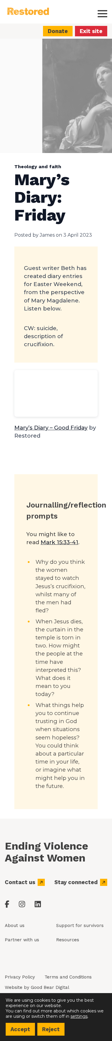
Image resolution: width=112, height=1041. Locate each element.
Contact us (20, 882)
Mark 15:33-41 (59, 542)
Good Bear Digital (50, 987)
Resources (67, 939)
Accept (20, 1029)
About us (14, 925)
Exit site (91, 31)
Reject (51, 1029)
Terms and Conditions (68, 977)
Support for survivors (80, 925)
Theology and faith (37, 166)
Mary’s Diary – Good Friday (51, 427)
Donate (58, 31)
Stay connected (76, 882)
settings (79, 1016)
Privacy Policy (20, 977)
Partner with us (22, 939)
